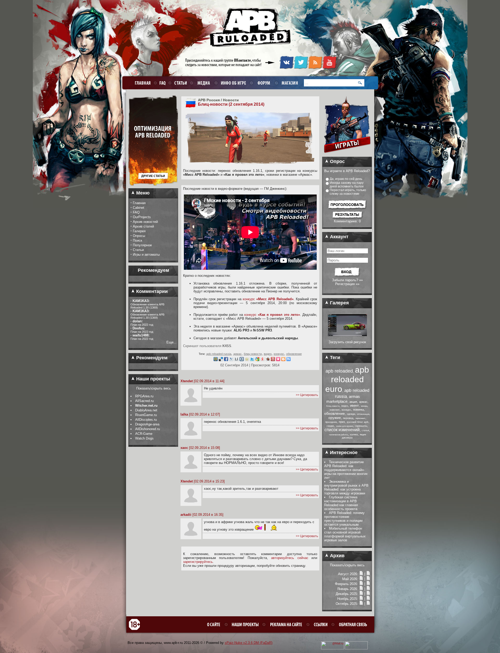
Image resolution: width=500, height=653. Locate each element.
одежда (351, 414)
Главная (139, 203)
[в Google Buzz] (257, 360)
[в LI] (236, 360)
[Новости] (361, 574)
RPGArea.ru (144, 396)
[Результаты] (347, 218)
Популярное (142, 245)
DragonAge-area (147, 424)
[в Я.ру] (262, 360)
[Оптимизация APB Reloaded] (153, 167)
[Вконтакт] (242, 360)
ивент (354, 405)
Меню (142, 193)
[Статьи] (368, 574)
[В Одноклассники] (247, 360)
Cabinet (138, 208)
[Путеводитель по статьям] (153, 187)
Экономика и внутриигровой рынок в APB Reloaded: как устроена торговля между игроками (346, 487)
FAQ (136, 212)
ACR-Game (143, 434)
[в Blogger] (283, 360)
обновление (294, 353)
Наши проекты (152, 378)
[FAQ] (161, 82)
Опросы (139, 236)
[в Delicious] (221, 360)
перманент (360, 418)
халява (354, 434)
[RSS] (315, 68)
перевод (348, 418)
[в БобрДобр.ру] (268, 360)
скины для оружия (344, 426)
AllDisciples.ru (146, 420)
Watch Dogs (144, 438)
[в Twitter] (252, 360)
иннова (364, 406)
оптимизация (363, 414)
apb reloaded (339, 371)
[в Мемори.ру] (278, 360)
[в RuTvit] (288, 360)
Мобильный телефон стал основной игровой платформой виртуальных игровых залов (345, 534)
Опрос (337, 161)
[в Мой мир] (216, 360)
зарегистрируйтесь (198, 562)
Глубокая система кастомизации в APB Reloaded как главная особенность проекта (341, 503)
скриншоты (361, 426)
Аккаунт (338, 236)
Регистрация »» (347, 284)
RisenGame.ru (146, 415)
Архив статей (143, 226)
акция (353, 401)
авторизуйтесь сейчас (289, 558)
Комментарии (151, 291)
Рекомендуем (151, 357)
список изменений (342, 430)
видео (268, 353)
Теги (334, 357)
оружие (334, 418)
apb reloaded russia (218, 353)
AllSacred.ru (144, 401)
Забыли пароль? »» (347, 280)
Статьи (138, 250)
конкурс (268, 299)
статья (365, 430)
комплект (335, 410)
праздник (331, 421)
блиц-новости (253, 353)
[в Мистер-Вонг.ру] (273, 360)
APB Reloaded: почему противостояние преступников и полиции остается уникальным (344, 518)
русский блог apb (357, 421)
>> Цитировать (307, 395)
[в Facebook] (226, 360)
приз (342, 421)
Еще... (171, 342)
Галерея (139, 231)
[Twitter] (301, 68)
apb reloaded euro (347, 379)
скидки (330, 426)
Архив (337, 555)
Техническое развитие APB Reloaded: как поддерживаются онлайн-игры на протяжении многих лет (346, 470)
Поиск (137, 240)
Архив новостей (145, 222)
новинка (358, 409)
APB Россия (209, 100)
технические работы (338, 435)
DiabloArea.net (146, 410)
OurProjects (142, 217)
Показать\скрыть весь (153, 388)
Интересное (343, 452)
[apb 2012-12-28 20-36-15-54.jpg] (347, 335)
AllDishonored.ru (147, 429)
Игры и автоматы (146, 254)
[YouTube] (329, 68)
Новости (231, 100)
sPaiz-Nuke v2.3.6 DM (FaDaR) (248, 643)
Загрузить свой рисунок (347, 342)
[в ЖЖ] (231, 360)
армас (237, 353)
